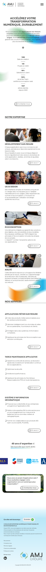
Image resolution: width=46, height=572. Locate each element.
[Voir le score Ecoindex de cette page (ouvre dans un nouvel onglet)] (29, 519)
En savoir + (36, 163)
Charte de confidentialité (10, 548)
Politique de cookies (9, 551)
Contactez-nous (24, 104)
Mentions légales (8, 546)
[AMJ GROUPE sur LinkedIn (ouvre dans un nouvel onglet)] (5, 558)
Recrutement (7, 540)
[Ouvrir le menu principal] (42, 4)
